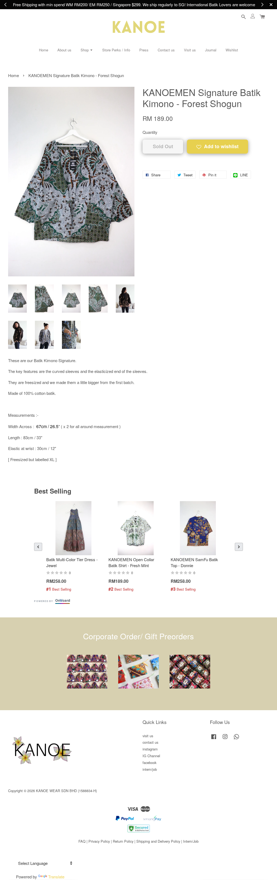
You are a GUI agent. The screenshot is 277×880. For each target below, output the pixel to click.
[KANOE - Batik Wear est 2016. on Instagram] (225, 739)
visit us (148, 735)
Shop (85, 49)
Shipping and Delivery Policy (158, 841)
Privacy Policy (99, 841)
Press (144, 49)
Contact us (166, 49)
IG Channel (151, 755)
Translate (56, 876)
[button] (38, 547)
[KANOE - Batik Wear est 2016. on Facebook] (213, 739)
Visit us (190, 49)
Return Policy (123, 841)
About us (64, 49)
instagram (150, 749)
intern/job (150, 769)
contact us (150, 742)
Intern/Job (191, 841)
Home (43, 49)
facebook (149, 762)
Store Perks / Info (116, 49)
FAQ (81, 841)
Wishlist (232, 49)
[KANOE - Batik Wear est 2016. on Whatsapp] (236, 739)
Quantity (150, 132)
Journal (210, 49)
